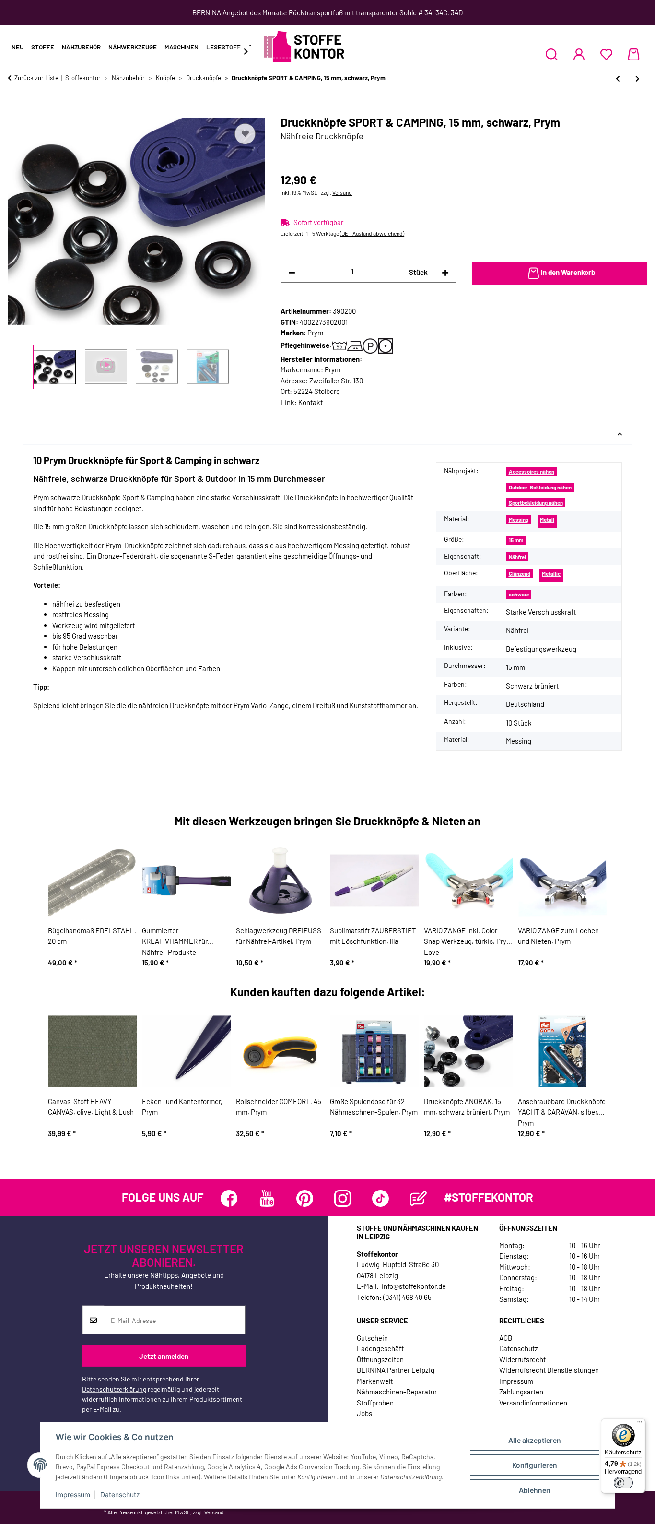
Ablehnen (534, 1490)
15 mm (516, 540)
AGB (505, 1338)
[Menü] (639, 1424)
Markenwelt (375, 1381)
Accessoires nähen (531, 471)
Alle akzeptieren (534, 1440)
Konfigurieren (534, 1465)
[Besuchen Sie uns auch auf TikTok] (380, 1198)
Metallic (551, 574)
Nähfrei (517, 557)
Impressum (73, 1494)
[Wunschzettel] (606, 54)
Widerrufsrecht (522, 1359)
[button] (551, 54)
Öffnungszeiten (380, 1359)
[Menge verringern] (292, 272)
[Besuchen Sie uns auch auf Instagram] (342, 1198)
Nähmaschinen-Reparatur (397, 1391)
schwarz (519, 594)
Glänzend (519, 574)
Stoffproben (375, 1402)
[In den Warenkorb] (15, 110)
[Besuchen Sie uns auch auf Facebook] (229, 1198)
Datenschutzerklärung (114, 1389)
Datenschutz (120, 1494)
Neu (17, 47)
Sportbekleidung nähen (536, 503)
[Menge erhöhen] (445, 272)
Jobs (364, 1413)
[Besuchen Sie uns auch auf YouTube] (267, 1198)
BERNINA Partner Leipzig (395, 1370)
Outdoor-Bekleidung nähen (540, 487)
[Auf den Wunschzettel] (245, 133)
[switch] (623, 1482)
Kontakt (310, 402)
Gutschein (372, 1338)
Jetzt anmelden (163, 1355)
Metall (547, 519)
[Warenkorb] (633, 54)
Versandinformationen (533, 1402)
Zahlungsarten (521, 1391)
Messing (518, 519)
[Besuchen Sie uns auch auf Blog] (418, 1198)
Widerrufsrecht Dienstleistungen (549, 1370)
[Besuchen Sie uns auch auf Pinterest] (304, 1198)
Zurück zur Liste (36, 78)
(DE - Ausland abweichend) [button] (372, 233)
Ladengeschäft (380, 1348)
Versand (342, 192)
